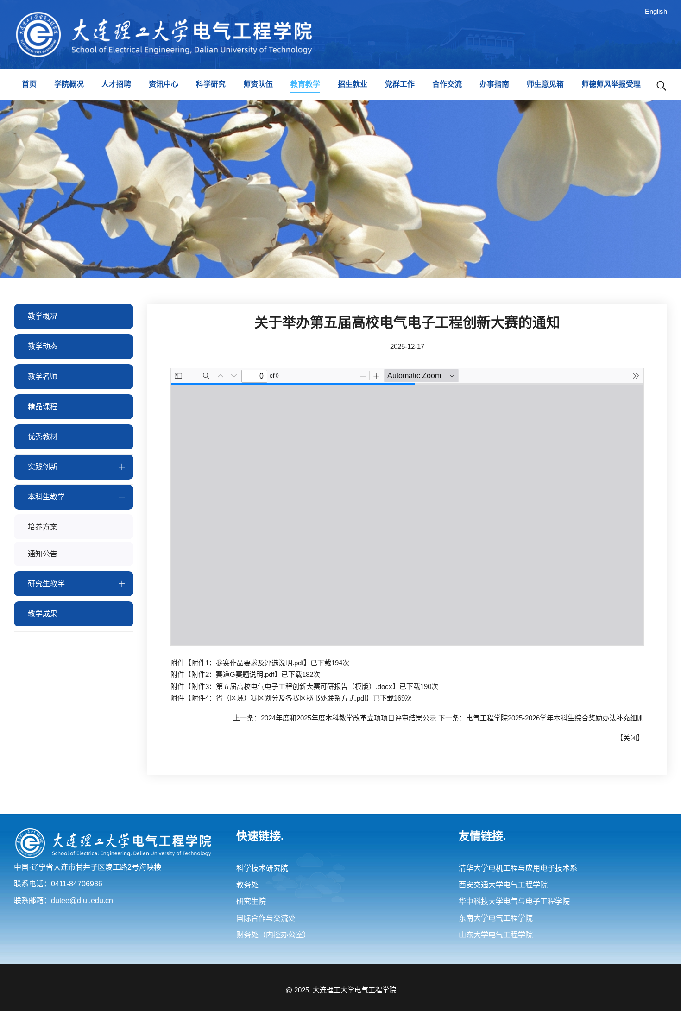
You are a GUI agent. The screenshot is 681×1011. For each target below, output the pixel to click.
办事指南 (494, 84)
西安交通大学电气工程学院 (503, 885)
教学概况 (42, 316)
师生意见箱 (545, 84)
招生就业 (352, 84)
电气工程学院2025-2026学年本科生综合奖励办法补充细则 (555, 718)
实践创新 (42, 467)
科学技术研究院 (262, 868)
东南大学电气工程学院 (496, 918)
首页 (29, 84)
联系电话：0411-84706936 (58, 884)
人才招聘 (116, 84)
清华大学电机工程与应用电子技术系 (518, 868)
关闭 (630, 738)
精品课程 (42, 407)
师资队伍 (258, 84)
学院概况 (69, 84)
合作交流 (447, 84)
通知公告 (42, 554)
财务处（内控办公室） (273, 935)
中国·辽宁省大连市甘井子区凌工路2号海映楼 (87, 867)
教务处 (247, 885)
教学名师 (42, 376)
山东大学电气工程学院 (496, 935)
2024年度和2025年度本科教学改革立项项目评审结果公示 (348, 718)
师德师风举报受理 (611, 84)
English (656, 11)
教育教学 (305, 84)
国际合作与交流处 (266, 918)
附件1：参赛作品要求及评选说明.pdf (247, 663)
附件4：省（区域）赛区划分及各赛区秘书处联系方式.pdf (278, 698)
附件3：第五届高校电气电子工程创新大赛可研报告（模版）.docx (291, 686)
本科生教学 (46, 497)
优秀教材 (42, 437)
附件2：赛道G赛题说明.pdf (232, 674)
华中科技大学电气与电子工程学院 (514, 901)
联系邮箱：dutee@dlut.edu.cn (63, 900)
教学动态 (42, 346)
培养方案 (42, 527)
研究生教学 (46, 584)
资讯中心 (163, 84)
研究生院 (251, 901)
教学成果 (42, 614)
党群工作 (400, 84)
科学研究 (211, 84)
